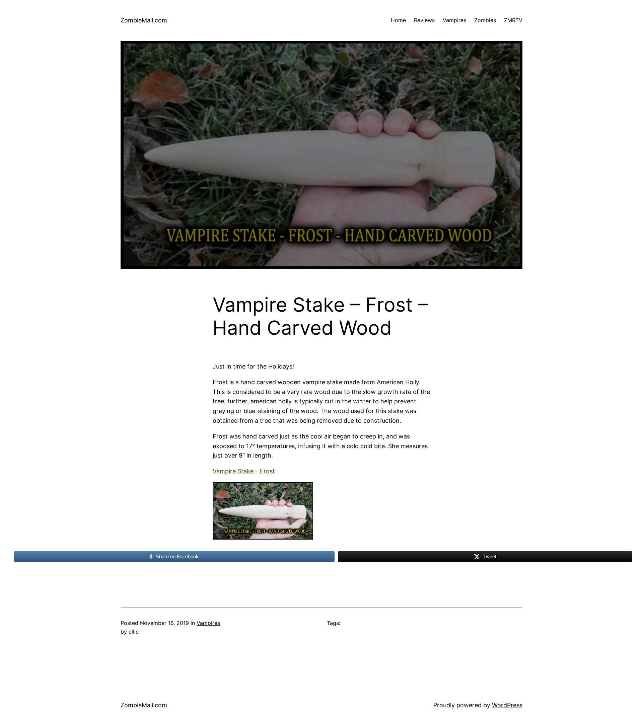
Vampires (208, 623)
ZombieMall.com (144, 20)
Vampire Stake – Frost (244, 471)
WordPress (507, 705)
